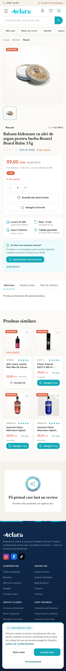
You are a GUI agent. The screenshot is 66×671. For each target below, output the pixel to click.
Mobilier (48, 30)
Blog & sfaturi (42, 582)
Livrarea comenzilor (13, 608)
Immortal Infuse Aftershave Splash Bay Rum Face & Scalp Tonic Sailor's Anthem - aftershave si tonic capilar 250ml (48, 429)
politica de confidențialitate (20, 643)
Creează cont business (46, 608)
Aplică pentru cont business (27, 259)
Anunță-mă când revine (35, 197)
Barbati (16, 39)
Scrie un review (27, 149)
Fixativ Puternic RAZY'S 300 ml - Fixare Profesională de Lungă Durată (47, 366)
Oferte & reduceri (12, 582)
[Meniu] (6, 11)
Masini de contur (29, 30)
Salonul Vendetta (43, 577)
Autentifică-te (12, 266)
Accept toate (47, 652)
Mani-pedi (10, 30)
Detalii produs (27, 285)
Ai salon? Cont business (52, 3)
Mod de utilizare (49, 285)
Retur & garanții (11, 613)
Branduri (7, 577)
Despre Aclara (42, 571)
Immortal (11, 423)
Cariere (38, 588)
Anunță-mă (19, 382)
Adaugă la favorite (35, 207)
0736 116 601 (13, 3)
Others (10, 360)
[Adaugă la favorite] (27, 333)
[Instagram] (6, 557)
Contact (39, 594)
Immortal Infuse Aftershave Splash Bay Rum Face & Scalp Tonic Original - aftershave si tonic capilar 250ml (17, 429)
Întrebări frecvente (13, 619)
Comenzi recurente (44, 619)
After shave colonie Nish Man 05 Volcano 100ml (17, 366)
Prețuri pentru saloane (46, 613)
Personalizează (33, 661)
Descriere (9, 285)
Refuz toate (19, 652)
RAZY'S (40, 360)
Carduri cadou (10, 594)
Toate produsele (11, 571)
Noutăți (7, 588)
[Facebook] (14, 557)
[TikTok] (22, 557)
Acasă (6, 39)
